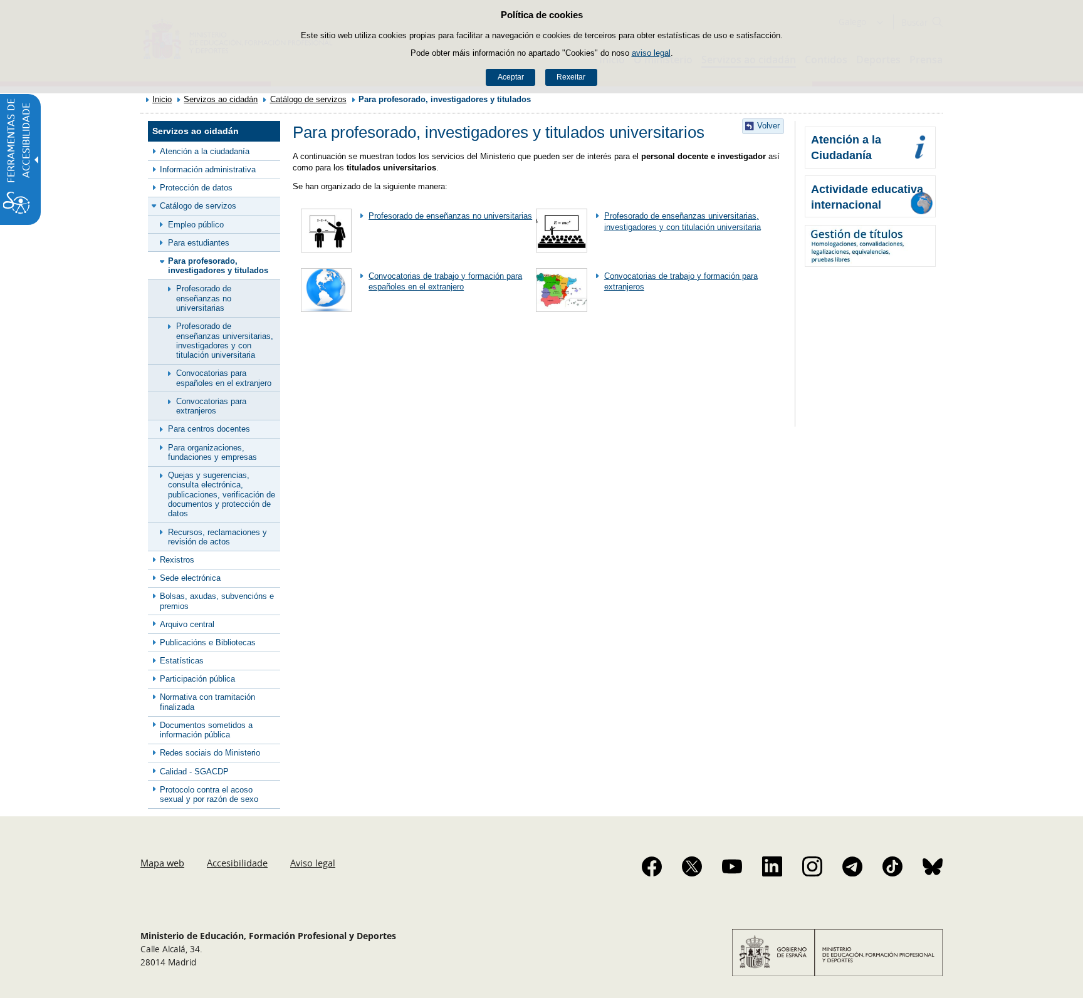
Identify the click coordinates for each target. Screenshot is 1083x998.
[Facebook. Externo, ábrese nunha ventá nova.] (652, 866)
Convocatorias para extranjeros (211, 406)
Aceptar (511, 77)
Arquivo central (187, 624)
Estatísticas (182, 660)
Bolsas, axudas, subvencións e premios (217, 600)
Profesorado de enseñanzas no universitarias (203, 298)
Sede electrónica (190, 578)
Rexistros (177, 559)
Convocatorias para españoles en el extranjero (223, 377)
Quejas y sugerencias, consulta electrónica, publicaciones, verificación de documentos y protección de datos (221, 494)
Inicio (162, 99)
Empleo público (196, 224)
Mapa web (162, 862)
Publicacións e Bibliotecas (208, 642)
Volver (768, 125)
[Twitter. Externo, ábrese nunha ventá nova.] (692, 866)
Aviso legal (312, 862)
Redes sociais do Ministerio (210, 752)
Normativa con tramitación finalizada (207, 701)
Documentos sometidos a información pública (206, 729)
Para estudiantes (198, 242)
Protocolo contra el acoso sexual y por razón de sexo (209, 794)
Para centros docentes (209, 429)
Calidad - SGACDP (194, 771)
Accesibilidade (237, 862)
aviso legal (651, 53)
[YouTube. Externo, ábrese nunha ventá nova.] (732, 866)
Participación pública (197, 679)
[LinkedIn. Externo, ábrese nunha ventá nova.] (772, 866)
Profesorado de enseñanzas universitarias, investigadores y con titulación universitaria (224, 340)
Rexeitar (571, 77)
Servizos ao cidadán (221, 99)
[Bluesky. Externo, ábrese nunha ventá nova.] (933, 866)
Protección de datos (196, 187)
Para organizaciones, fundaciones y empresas (212, 452)
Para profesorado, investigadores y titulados (218, 265)
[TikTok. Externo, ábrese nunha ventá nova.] (892, 866)
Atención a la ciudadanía (204, 151)
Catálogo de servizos (308, 99)
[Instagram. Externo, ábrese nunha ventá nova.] (812, 866)
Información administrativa (208, 169)
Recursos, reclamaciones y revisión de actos (217, 537)
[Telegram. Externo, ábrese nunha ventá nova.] (852, 866)
